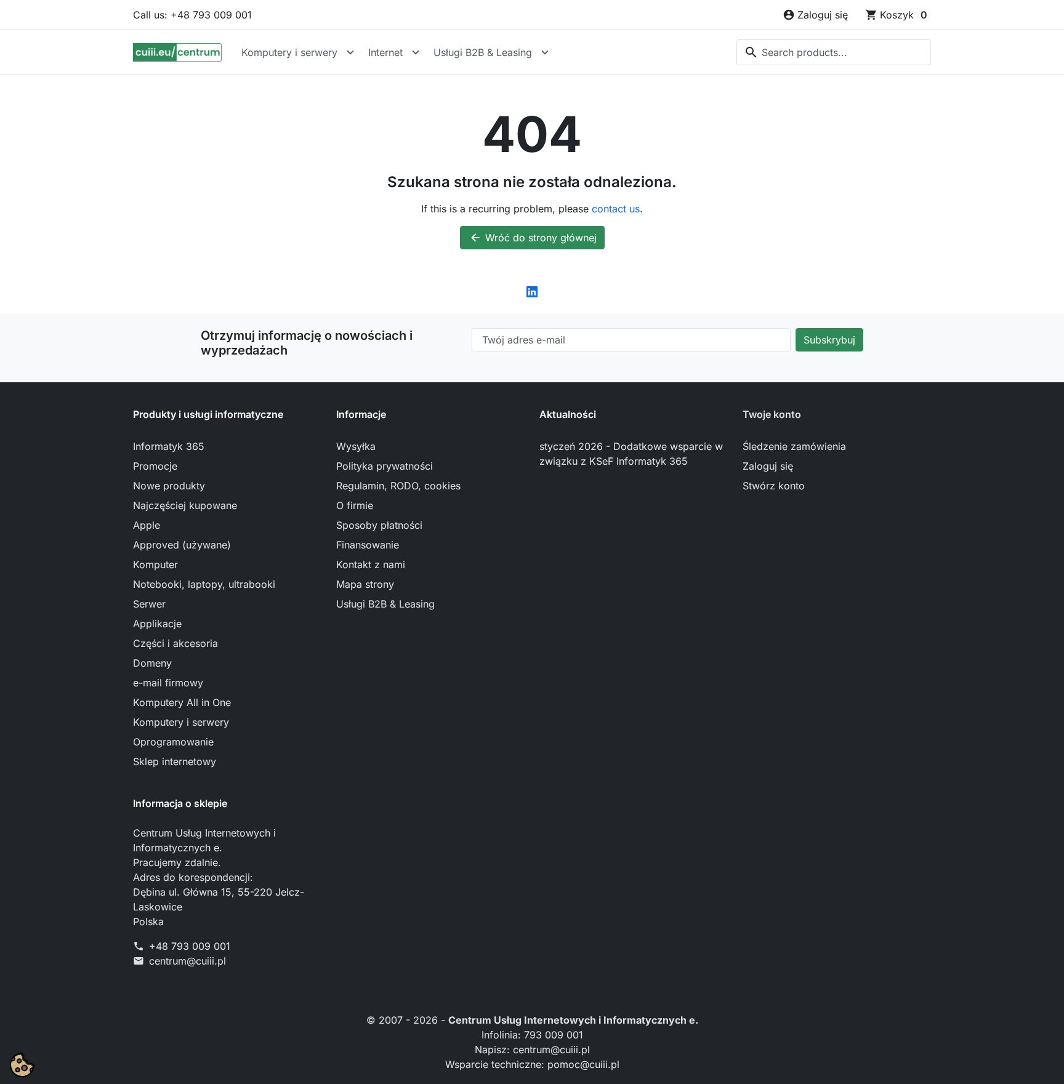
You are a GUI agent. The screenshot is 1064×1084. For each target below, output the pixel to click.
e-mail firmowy (168, 682)
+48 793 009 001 (189, 946)
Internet (385, 52)
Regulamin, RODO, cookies (398, 486)
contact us (616, 209)
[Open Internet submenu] (416, 52)
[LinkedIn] (532, 291)
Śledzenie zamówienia (794, 446)
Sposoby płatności (379, 525)
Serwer (149, 604)
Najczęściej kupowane (185, 505)
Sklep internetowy (174, 761)
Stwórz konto (774, 486)
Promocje (155, 466)
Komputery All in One (182, 702)
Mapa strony (365, 584)
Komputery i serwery (289, 52)
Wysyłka (356, 446)
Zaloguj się (768, 466)
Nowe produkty (169, 486)
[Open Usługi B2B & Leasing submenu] (545, 52)
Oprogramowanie (173, 742)
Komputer (155, 564)
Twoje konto (772, 414)
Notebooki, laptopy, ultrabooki (204, 584)
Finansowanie (367, 545)
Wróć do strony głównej (533, 237)
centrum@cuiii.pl (187, 961)
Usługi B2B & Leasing (482, 52)
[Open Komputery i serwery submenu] (350, 52)
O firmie (354, 505)
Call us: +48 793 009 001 (192, 15)
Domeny (152, 663)
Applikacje (157, 623)
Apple (146, 525)
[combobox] (833, 52)
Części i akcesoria (175, 643)
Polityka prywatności (384, 466)
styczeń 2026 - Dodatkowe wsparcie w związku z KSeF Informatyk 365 (631, 453)
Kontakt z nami (370, 564)
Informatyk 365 (168, 446)
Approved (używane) (182, 545)
